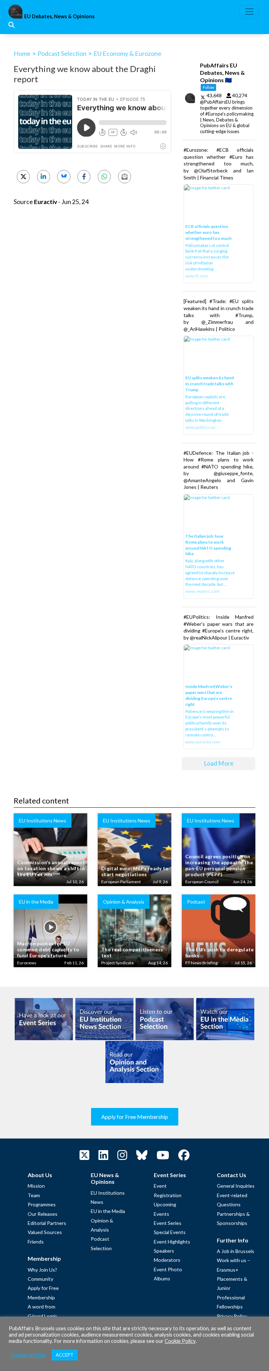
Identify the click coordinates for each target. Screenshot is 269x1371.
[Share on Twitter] (23, 176)
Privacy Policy (232, 1316)
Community (40, 1279)
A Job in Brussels (235, 1251)
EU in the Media (108, 1211)
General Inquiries (236, 1186)
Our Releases (42, 1214)
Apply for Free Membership (134, 1116)
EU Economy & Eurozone (127, 53)
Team (34, 1195)
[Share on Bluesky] (63, 176)
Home (22, 53)
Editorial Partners (47, 1223)
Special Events (170, 1232)
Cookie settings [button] (28, 1355)
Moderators (167, 1260)
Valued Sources (45, 1232)
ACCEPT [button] (65, 1355)
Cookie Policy (180, 1341)
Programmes (42, 1204)
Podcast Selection (62, 53)
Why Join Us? (42, 1270)
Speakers (164, 1251)
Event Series (167, 1223)
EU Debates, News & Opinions (59, 16)
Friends (36, 1242)
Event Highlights (172, 1242)
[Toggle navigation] (249, 12)
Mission (36, 1186)
